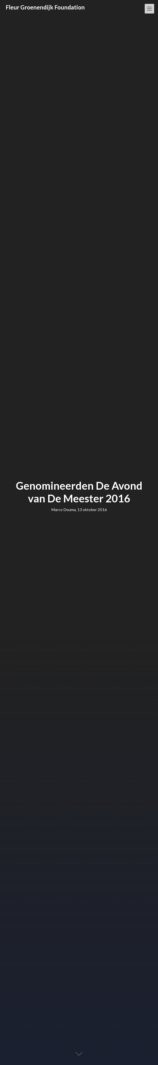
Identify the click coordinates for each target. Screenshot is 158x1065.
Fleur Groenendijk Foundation (45, 7)
